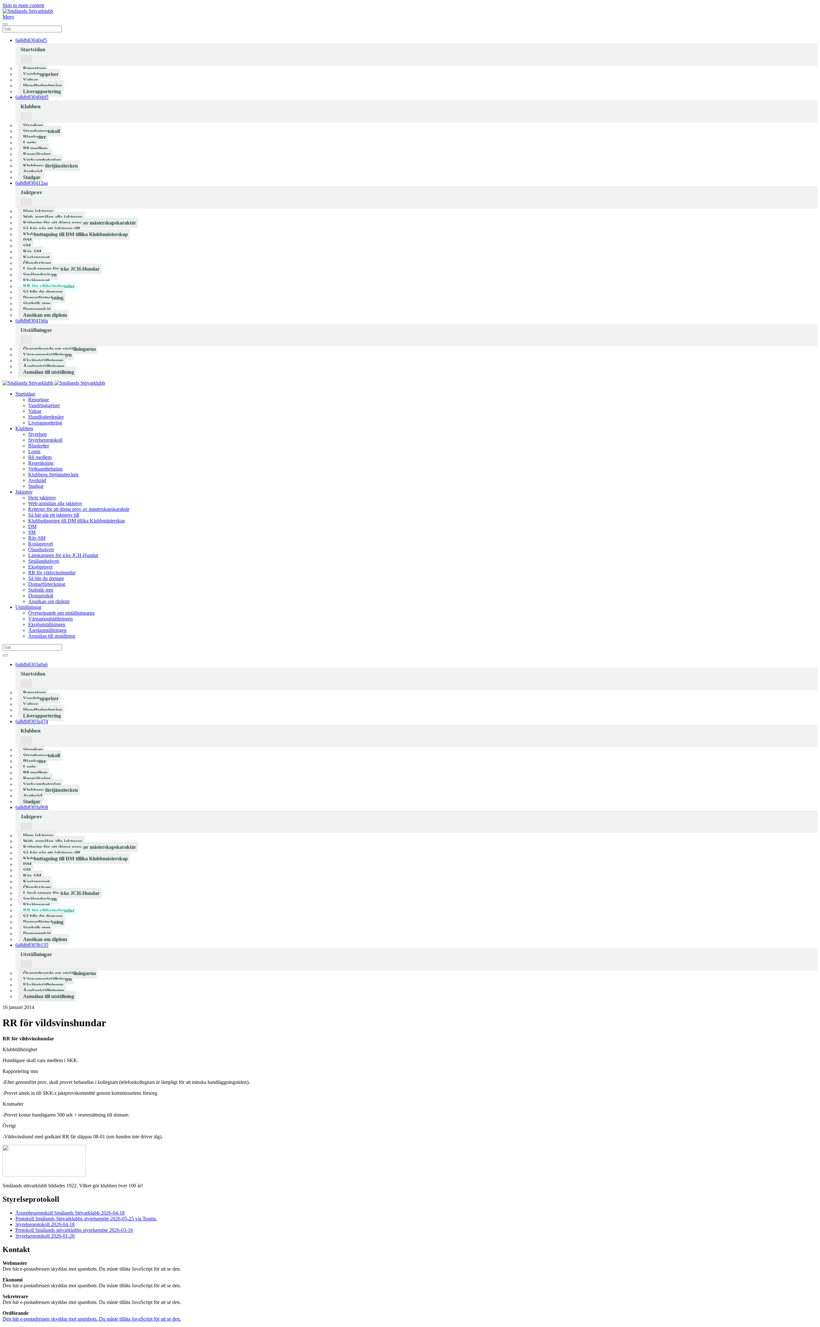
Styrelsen (33, 125)
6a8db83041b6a (31, 321)
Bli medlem (35, 148)
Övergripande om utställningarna (59, 349)
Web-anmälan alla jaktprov (53, 217)
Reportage (34, 68)
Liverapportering (42, 91)
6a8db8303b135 (31, 945)
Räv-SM (32, 251)
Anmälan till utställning (48, 372)
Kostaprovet (36, 257)
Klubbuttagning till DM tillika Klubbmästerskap (75, 234)
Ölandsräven (37, 263)
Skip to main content (23, 5)
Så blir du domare (42, 292)
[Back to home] (28, 11)
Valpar (30, 80)
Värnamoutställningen (47, 354)
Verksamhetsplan (42, 160)
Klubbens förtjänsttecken (50, 165)
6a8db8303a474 (31, 721)
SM (27, 246)
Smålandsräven (40, 274)
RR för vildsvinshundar (49, 286)
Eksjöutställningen (43, 360)
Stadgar (31, 177)
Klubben (30, 106)
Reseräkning (37, 154)
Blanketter (34, 137)
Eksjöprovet (36, 280)
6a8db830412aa (31, 183)
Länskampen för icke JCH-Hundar (61, 269)
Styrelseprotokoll (41, 131)
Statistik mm (36, 303)
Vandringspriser (41, 74)
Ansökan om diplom (45, 315)
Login (29, 142)
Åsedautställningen (43, 366)
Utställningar (36, 330)
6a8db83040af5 (31, 40)
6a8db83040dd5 (31, 97)
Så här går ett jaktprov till (51, 228)
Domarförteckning (43, 297)
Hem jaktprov (38, 211)
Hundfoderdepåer (42, 85)
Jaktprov (31, 192)
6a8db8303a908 (31, 807)
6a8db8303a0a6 (31, 664)
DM (27, 240)
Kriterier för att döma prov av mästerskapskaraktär (79, 222)
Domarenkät (37, 309)
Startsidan (32, 49)
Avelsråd (32, 171)
